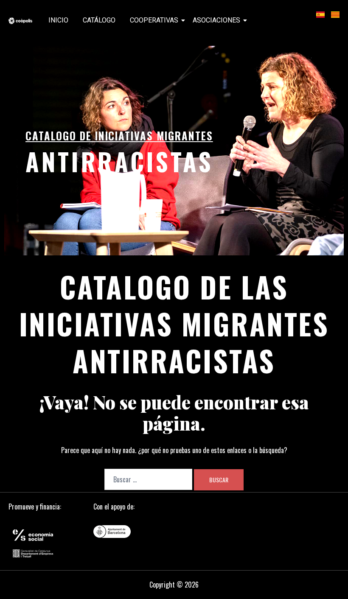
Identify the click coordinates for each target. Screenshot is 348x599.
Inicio (58, 20)
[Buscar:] (148, 479)
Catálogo (99, 20)
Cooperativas (154, 20)
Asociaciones (216, 20)
